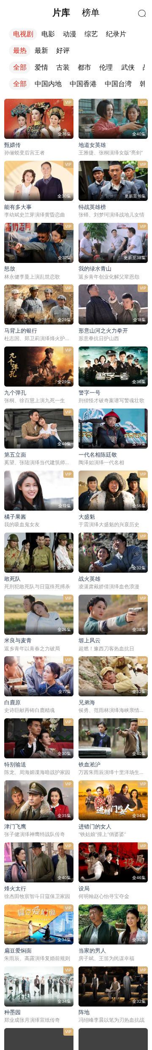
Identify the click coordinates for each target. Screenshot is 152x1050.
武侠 (128, 67)
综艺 (91, 34)
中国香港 (83, 84)
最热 (20, 50)
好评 (63, 50)
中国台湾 (118, 84)
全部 (20, 67)
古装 (63, 67)
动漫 (69, 34)
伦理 (106, 67)
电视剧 (23, 34)
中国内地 (48, 84)
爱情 (41, 67)
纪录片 (116, 34)
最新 (41, 50)
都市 (84, 67)
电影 (48, 34)
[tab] (61, 12)
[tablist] (76, 12)
